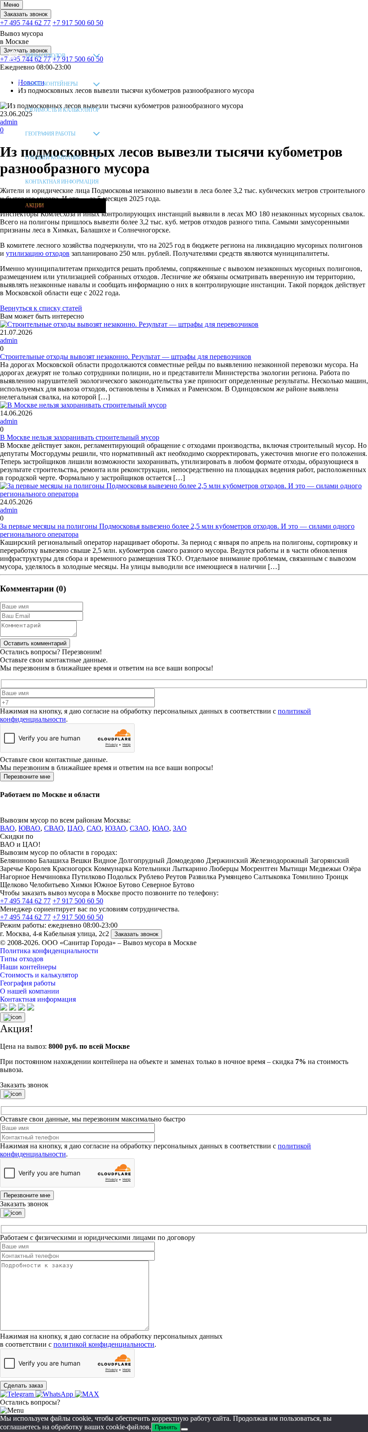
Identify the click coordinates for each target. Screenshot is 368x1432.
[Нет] (184, 1429)
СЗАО (139, 828)
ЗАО (180, 828)
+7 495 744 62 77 (25, 22)
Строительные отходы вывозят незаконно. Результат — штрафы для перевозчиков (125, 356)
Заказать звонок (26, 14)
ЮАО (160, 828)
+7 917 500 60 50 (78, 22)
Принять (166, 1427)
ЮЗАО (115, 828)
